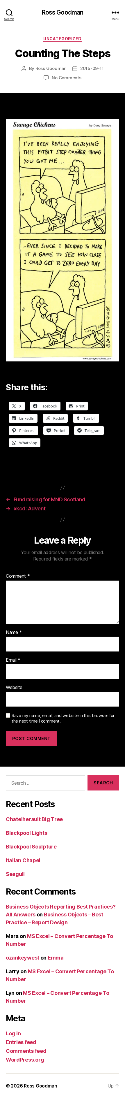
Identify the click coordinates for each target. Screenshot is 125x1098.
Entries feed (21, 1042)
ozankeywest (22, 958)
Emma (56, 958)
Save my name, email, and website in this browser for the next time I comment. (63, 718)
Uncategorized (62, 38)
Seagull (15, 874)
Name (14, 632)
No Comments (66, 77)
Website (14, 687)
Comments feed (26, 1051)
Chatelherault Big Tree (34, 819)
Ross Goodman (62, 12)
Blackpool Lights (26, 833)
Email (13, 660)
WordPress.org (25, 1060)
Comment (18, 576)
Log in (13, 1033)
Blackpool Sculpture (31, 847)
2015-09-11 (91, 68)
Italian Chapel (23, 860)
